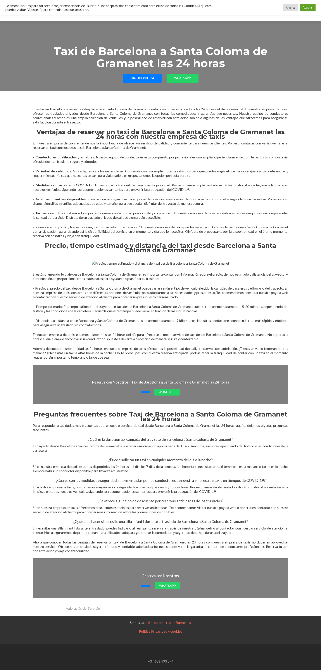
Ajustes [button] (290, 7)
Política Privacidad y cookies (160, 631)
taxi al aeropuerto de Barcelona (167, 622)
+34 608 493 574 (142, 78)
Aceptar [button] (308, 7)
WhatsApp (182, 78)
